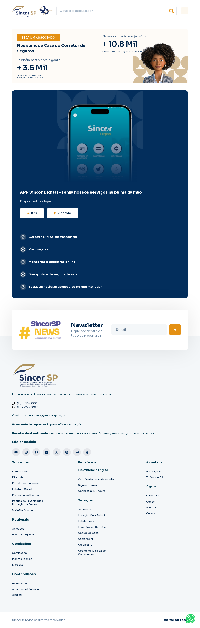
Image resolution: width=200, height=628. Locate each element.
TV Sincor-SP (154, 477)
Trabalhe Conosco (24, 510)
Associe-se (85, 509)
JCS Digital (153, 471)
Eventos (151, 507)
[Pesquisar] (171, 11)
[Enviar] (175, 329)
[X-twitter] (57, 452)
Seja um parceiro (89, 485)
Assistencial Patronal (25, 589)
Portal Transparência (25, 483)
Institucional (20, 471)
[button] (184, 10)
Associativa (19, 583)
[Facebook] (36, 452)
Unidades (18, 528)
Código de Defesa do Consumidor (92, 552)
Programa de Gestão (25, 495)
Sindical (17, 595)
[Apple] (87, 452)
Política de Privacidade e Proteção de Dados (28, 502)
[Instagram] (26, 452)
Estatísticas (86, 521)
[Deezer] (77, 452)
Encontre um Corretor (92, 527)
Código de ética (88, 533)
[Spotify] (67, 452)
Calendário (153, 495)
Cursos (151, 513)
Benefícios (87, 462)
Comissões (19, 553)
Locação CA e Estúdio (92, 515)
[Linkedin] (46, 452)
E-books (17, 564)
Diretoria (17, 477)
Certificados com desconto (96, 479)
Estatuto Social (22, 489)
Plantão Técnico (22, 558)
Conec (150, 501)
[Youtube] (16, 452)
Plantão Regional (23, 534)
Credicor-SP (86, 544)
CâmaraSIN (85, 539)
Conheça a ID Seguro (91, 491)
